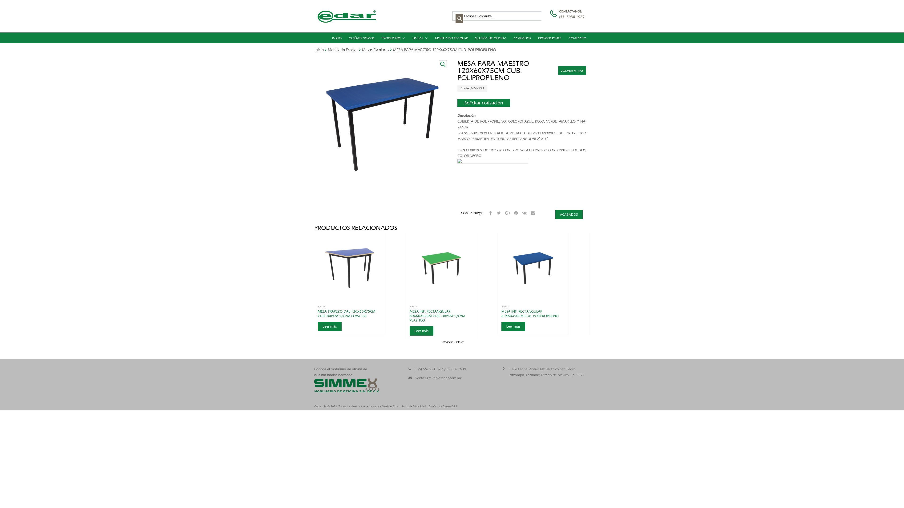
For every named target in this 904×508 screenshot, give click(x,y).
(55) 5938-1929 (570, 17)
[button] (443, 64)
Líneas (417, 38)
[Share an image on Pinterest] (515, 213)
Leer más (330, 326)
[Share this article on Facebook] (490, 213)
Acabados (522, 38)
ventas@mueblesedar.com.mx (439, 378)
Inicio (337, 38)
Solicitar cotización (483, 103)
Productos (391, 38)
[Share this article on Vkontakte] (524, 213)
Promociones (549, 38)
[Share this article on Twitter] (498, 213)
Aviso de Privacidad (413, 406)
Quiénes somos (362, 38)
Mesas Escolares (375, 50)
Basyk (321, 306)
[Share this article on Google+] (507, 213)
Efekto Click (450, 406)
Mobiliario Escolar (451, 38)
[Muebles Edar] (347, 22)
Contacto (577, 38)
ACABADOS (569, 214)
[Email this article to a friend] (532, 213)
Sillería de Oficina (490, 38)
